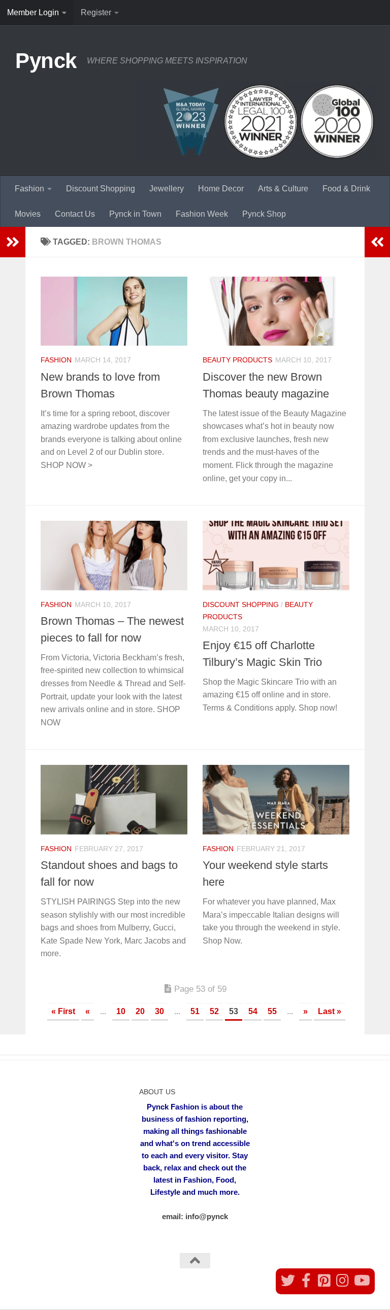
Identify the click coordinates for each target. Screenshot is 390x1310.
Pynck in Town (135, 214)
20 (140, 1011)
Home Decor (221, 188)
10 (120, 1011)
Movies (28, 214)
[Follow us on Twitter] (288, 1280)
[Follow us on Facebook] (306, 1280)
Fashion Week (202, 214)
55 (272, 1011)
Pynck (46, 61)
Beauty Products (237, 360)
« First (63, 1011)
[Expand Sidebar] (12, 242)
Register (96, 12)
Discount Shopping (100, 188)
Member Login (33, 12)
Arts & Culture (283, 188)
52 (214, 1011)
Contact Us (75, 214)
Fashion (29, 188)
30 (159, 1011)
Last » (329, 1011)
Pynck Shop (264, 214)
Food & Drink (346, 188)
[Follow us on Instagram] (343, 1280)
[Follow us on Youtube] (361, 1280)
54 (252, 1011)
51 (195, 1011)
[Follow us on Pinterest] (324, 1280)
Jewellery (166, 188)
